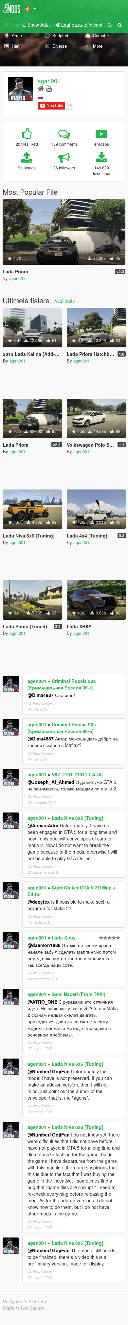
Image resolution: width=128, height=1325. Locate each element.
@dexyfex (38, 901)
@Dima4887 (40, 695)
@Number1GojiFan (48, 1071)
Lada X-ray (64, 937)
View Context (43, 703)
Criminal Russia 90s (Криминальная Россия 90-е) (61, 684)
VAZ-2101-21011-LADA (77, 774)
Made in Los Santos (23, 1308)
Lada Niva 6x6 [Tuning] (77, 817)
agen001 (49, 80)
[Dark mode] (109, 24)
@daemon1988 (44, 945)
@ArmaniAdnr (43, 825)
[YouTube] (49, 88)
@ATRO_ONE (42, 1001)
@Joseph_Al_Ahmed (50, 782)
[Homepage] (41, 88)
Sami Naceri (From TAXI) (78, 994)
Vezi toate (65, 300)
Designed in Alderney (25, 1301)
